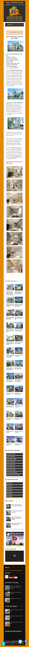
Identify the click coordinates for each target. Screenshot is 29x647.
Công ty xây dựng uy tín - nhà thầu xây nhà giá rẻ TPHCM (16, 518)
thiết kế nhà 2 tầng (11, 459)
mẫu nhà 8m (9, 496)
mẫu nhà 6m (9, 491)
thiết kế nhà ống (11, 456)
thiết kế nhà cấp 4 (11, 461)
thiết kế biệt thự (11, 464)
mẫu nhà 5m (9, 488)
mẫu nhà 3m (9, 483)
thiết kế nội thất (11, 467)
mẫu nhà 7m (9, 493)
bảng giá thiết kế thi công (13, 474)
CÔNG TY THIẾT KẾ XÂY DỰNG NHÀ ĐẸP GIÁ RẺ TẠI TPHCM (14, 642)
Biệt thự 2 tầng (9, 73)
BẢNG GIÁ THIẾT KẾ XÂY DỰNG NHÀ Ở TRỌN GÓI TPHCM (15, 587)
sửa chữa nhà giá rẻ (12, 472)
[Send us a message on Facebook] (26, 641)
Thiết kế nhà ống (10, 549)
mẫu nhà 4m (9, 485)
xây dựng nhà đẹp (11, 469)
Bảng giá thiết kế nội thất (15, 598)
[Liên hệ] (3, 644)
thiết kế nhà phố (11, 454)
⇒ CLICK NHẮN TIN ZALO (14, 32)
